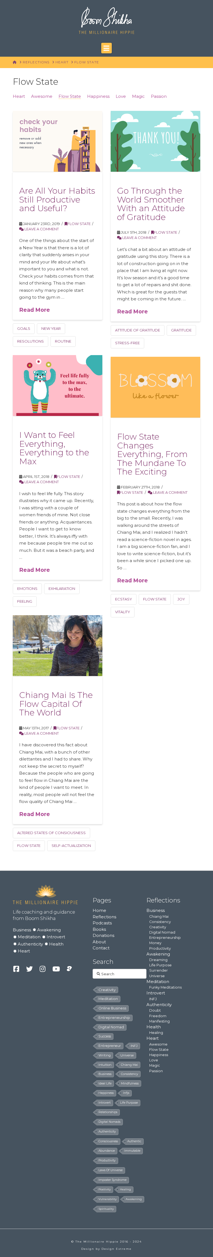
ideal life (104, 1083)
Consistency (160, 922)
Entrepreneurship (165, 938)
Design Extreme (117, 1249)
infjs (126, 1093)
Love (121, 96)
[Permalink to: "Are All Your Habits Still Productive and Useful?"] (57, 141)
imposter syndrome (112, 1180)
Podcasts (102, 923)
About (99, 941)
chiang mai (129, 1065)
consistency (129, 1074)
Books (99, 929)
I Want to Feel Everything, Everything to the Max (54, 448)
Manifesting (159, 1021)
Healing (156, 1033)
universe (127, 1055)
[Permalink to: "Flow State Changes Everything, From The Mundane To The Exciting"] (155, 387)
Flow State (70, 96)
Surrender (158, 970)
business (104, 1074)
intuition (104, 1065)
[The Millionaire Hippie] (45, 894)
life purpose (129, 1102)
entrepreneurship (114, 1018)
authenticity (107, 1131)
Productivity (160, 948)
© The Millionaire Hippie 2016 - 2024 (106, 1241)
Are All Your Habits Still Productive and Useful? (57, 199)
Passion (159, 96)
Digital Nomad (162, 932)
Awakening (49, 929)
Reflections (104, 916)
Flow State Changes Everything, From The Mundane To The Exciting (152, 454)
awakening (134, 1199)
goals (23, 328)
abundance (106, 1151)
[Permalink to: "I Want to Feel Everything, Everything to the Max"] (57, 385)
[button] (106, 48)
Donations (103, 935)
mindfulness (130, 1083)
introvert (104, 1102)
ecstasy (123, 599)
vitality (122, 612)
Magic (138, 96)
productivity (107, 1160)
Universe (157, 976)
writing (104, 1055)
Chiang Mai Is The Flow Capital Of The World (56, 704)
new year (51, 328)
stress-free (127, 343)
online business (112, 1008)
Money (155, 943)
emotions (27, 588)
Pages (102, 900)
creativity (107, 989)
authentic (134, 1141)
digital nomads (109, 1122)
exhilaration (62, 588)
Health (56, 944)
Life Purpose (160, 965)
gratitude (181, 330)
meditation (108, 999)
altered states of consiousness (51, 832)
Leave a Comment (41, 229)
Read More (34, 309)
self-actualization (71, 845)
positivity (104, 1189)
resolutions (30, 341)
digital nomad (111, 1027)
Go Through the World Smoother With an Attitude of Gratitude (151, 204)
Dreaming (158, 960)
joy (181, 599)
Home (99, 910)
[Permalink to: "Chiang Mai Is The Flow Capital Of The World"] (57, 645)
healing (125, 1189)
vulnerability (107, 1199)
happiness (106, 1093)
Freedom (157, 1016)
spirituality (106, 1209)
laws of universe (110, 1170)
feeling (24, 601)
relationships (107, 1112)
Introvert (56, 936)
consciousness (108, 1141)
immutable (132, 1151)
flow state (154, 599)
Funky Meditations (165, 987)
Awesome (41, 96)
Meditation (29, 936)
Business (22, 929)
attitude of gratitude (137, 330)
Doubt (155, 1010)
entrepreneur (109, 1046)
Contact (101, 948)
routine (63, 341)
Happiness (98, 96)
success (104, 1036)
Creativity (157, 927)
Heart (19, 96)
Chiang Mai (159, 916)
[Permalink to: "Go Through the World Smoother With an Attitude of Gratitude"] (155, 141)
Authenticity (30, 944)
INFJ (134, 1046)
